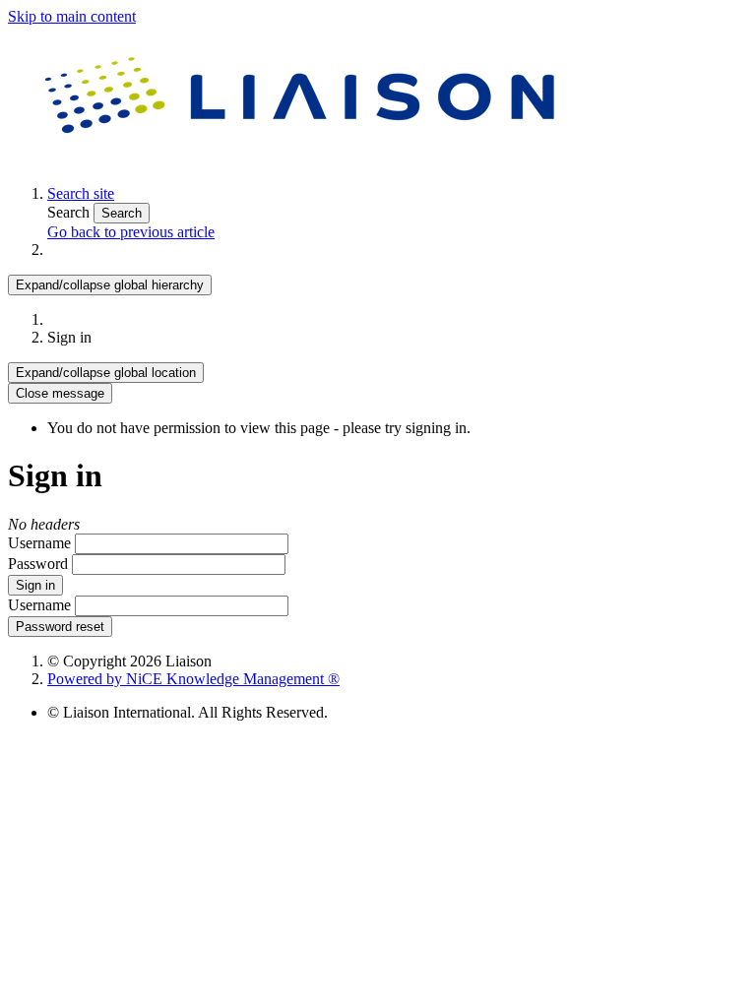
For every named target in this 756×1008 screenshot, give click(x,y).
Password (38, 563)
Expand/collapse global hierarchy (110, 285)
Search (70, 212)
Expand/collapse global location (106, 372)
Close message (60, 393)
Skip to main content (72, 16)
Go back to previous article (131, 231)
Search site (80, 193)
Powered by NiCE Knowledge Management (193, 678)
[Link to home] (303, 160)
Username (39, 543)
